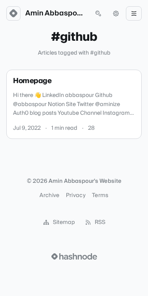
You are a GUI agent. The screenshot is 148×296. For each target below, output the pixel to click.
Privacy (76, 195)
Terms (100, 195)
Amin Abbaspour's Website (55, 13)
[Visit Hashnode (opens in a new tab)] (74, 256)
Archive (49, 195)
